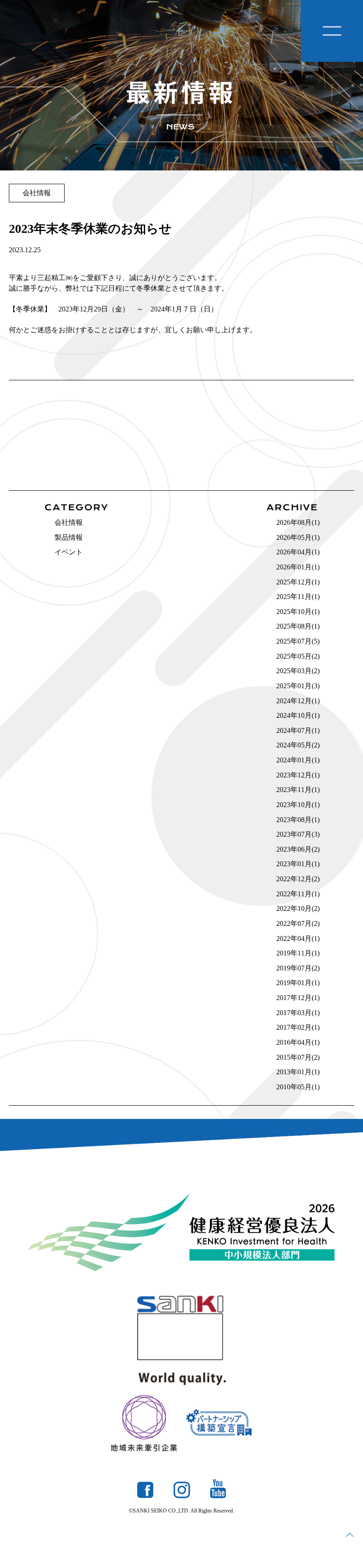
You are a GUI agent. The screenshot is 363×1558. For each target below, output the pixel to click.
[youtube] (218, 1488)
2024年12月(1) (298, 701)
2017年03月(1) (298, 1012)
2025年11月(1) (298, 596)
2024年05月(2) (298, 745)
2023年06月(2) (298, 849)
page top (350, 1534)
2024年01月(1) (298, 760)
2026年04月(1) (298, 552)
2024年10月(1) (298, 715)
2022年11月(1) (298, 894)
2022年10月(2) (298, 908)
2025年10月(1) (298, 611)
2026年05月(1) (298, 537)
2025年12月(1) (298, 582)
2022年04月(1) (298, 938)
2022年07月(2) (298, 923)
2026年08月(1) (298, 522)
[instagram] (182, 1490)
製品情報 (68, 537)
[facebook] (145, 1490)
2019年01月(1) (298, 982)
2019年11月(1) (298, 953)
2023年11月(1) (298, 789)
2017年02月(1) (298, 1027)
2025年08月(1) (298, 626)
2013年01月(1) (298, 1072)
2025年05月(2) (298, 656)
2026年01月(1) (298, 567)
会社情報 (68, 522)
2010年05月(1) (298, 1087)
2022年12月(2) (298, 879)
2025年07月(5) (298, 641)
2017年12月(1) (298, 997)
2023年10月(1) (298, 804)
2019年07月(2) (298, 968)
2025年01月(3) (298, 686)
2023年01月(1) (298, 864)
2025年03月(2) (298, 671)
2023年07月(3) (298, 834)
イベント (68, 552)
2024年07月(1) (298, 730)
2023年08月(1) (298, 819)
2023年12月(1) (298, 775)
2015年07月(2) (298, 1057)
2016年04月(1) (298, 1042)
